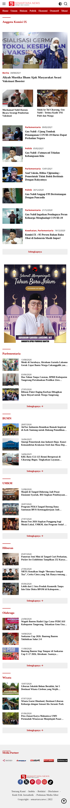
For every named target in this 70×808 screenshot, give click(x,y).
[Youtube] (44, 782)
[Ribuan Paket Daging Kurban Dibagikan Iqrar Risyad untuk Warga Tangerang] (10, 394)
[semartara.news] (24, 4)
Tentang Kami (18, 791)
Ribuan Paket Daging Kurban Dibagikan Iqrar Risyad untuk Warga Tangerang (41, 393)
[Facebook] (20, 782)
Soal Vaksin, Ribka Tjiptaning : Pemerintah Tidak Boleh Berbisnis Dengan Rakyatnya (44, 176)
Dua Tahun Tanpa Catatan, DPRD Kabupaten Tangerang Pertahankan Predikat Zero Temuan (44, 379)
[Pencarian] (66, 4)
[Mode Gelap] (60, 4)
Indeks (31, 791)
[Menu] (4, 4)
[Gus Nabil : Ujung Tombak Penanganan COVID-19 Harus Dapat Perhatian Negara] (12, 133)
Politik (28, 148)
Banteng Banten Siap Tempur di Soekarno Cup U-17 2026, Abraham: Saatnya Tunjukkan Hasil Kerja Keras (42, 653)
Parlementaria (33, 127)
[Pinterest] (32, 782)
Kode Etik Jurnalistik (23, 795)
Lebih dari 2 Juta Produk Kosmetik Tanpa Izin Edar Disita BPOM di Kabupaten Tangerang (42, 588)
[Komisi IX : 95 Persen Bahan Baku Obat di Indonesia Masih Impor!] (12, 236)
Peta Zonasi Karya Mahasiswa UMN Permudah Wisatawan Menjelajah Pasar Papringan (41, 718)
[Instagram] (38, 782)
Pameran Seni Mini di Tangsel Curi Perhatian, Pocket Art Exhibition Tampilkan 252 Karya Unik (44, 558)
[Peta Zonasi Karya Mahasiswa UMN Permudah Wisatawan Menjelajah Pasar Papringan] (10, 718)
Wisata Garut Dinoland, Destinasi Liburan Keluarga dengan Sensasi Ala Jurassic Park (42, 702)
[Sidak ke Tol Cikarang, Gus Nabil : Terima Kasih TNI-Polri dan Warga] (52, 98)
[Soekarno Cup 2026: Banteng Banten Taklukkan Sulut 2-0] (10, 639)
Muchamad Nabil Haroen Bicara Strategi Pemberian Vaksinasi (15, 113)
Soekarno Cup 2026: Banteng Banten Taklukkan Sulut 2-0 (39, 638)
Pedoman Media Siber (47, 795)
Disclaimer (53, 791)
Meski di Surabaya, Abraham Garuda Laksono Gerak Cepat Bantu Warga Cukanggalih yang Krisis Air (44, 364)
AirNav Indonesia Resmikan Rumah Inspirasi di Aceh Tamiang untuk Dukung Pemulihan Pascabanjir (43, 429)
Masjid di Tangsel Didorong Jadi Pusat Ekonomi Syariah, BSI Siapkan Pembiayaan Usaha (43, 493)
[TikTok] (50, 782)
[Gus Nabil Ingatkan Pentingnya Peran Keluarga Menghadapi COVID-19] (12, 216)
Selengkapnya (35, 252)
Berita (5, 72)
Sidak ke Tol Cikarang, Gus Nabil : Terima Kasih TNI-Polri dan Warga (51, 113)
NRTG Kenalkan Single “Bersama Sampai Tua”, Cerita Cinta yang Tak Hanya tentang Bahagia (43, 573)
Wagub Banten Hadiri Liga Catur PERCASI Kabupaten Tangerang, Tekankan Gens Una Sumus (43, 623)
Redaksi (41, 791)
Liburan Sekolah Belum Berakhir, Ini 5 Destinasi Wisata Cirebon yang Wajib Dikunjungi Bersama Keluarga (40, 688)
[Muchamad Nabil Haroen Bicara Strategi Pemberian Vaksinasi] (17, 98)
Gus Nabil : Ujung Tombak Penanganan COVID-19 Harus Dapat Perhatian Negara (46, 135)
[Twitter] (26, 782)
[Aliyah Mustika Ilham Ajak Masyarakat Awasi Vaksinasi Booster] (35, 50)
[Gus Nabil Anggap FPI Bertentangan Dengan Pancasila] (12, 195)
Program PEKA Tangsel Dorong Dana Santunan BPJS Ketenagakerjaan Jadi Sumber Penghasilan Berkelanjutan (40, 508)
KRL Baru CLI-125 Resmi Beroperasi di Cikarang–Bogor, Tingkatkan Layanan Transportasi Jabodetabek (41, 458)
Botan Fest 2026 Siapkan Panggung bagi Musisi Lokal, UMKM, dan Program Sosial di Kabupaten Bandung (43, 523)
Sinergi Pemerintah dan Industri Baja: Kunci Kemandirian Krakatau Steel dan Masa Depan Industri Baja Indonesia (44, 443)
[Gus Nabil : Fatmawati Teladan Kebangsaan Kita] (12, 154)
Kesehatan (31, 230)
